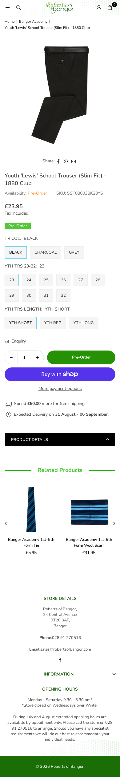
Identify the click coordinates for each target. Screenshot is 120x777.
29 (11, 295)
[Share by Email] (73, 161)
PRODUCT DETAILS (29, 439)
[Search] (18, 7)
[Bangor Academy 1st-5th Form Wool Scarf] (89, 508)
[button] (109, 7)
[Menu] (7, 7)
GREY (74, 252)
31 (46, 295)
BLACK (15, 252)
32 (63, 295)
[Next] (114, 523)
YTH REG (52, 323)
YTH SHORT (20, 323)
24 (28, 280)
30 (28, 295)
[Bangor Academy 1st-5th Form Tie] (31, 508)
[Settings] (98, 7)
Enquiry (18, 341)
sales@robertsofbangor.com (65, 649)
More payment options (60, 388)
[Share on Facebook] (58, 161)
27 (80, 280)
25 (46, 280)
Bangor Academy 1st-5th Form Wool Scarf (89, 542)
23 (11, 280)
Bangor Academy (33, 21)
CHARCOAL (45, 252)
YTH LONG (84, 323)
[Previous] (6, 523)
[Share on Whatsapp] (66, 161)
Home (9, 21)
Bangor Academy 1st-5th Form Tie (31, 542)
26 (63, 280)
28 (97, 280)
